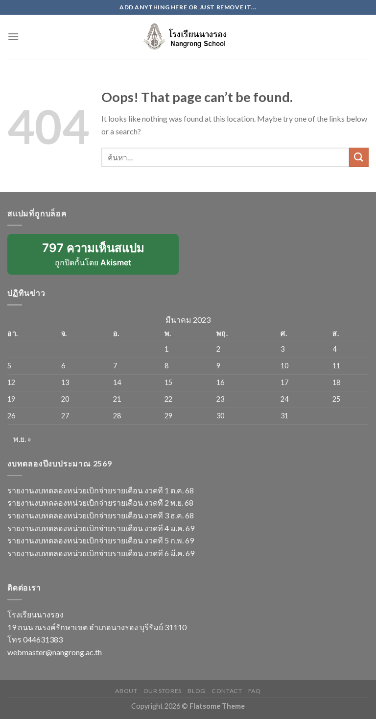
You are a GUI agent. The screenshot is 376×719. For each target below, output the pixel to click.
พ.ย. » (22, 438)
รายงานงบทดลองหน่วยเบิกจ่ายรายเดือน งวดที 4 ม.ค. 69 (100, 528)
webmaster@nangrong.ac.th (54, 652)
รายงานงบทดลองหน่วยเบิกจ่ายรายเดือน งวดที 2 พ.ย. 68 (100, 502)
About (126, 690)
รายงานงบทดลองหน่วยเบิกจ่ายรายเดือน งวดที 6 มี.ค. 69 (100, 553)
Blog (196, 690)
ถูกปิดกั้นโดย (100, 258)
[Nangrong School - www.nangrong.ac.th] (188, 36)
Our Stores (162, 690)
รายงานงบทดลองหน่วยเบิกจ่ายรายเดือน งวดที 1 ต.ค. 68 (100, 490)
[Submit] (359, 157)
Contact (227, 690)
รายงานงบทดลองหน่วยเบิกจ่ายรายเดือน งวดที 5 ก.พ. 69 (100, 540)
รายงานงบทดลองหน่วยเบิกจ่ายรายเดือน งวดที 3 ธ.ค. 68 (100, 515)
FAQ (254, 690)
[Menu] (13, 37)
